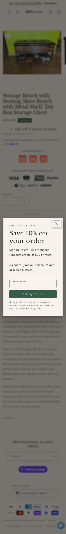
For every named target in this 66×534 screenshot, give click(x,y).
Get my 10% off (33, 294)
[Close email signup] (57, 224)
